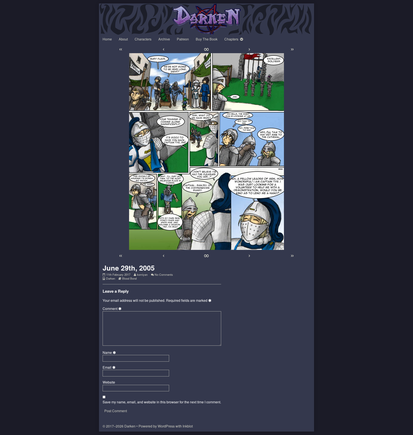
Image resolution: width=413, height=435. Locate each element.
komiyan (142, 274)
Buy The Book (206, 39)
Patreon (183, 39)
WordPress (166, 426)
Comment (113, 308)
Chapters (231, 39)
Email (110, 367)
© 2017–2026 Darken (119, 426)
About (123, 39)
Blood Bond (129, 278)
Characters (143, 39)
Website (109, 382)
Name (110, 352)
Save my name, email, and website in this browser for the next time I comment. (162, 402)
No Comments (164, 274)
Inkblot (188, 426)
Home (107, 39)
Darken (110, 278)
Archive (164, 39)
